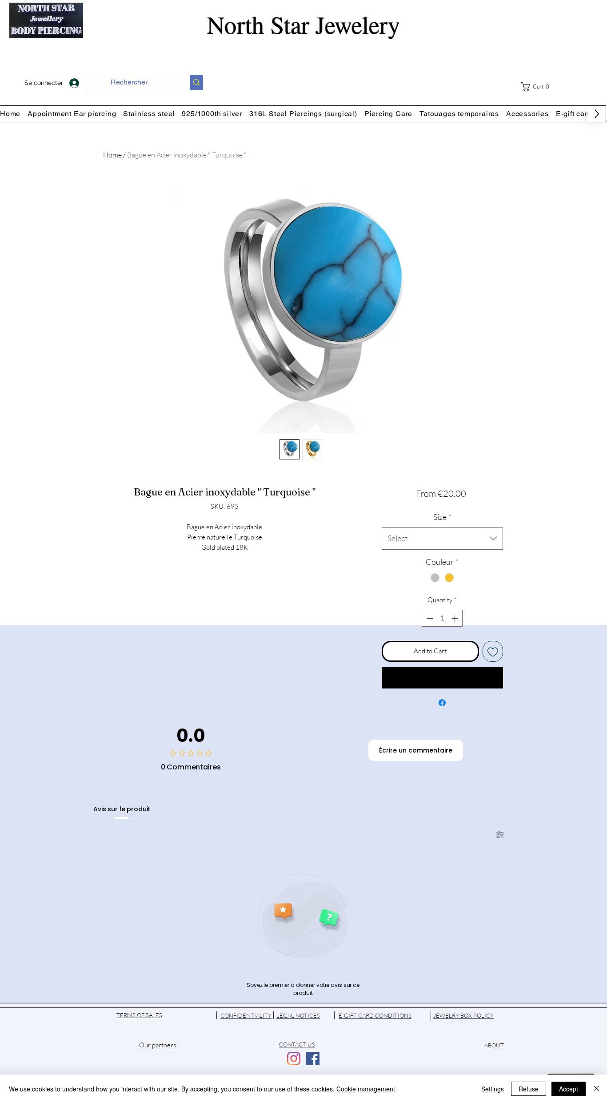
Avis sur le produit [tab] (121, 809)
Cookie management (365, 1088)
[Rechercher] (196, 82)
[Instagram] (293, 1058)
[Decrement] (429, 618)
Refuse (529, 1088)
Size (442, 517)
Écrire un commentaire (415, 750)
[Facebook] (312, 1058)
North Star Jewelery (303, 24)
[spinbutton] (442, 618)
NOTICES (308, 1015)
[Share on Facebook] (442, 702)
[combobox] (442, 538)
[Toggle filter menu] (500, 835)
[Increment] (456, 618)
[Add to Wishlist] (493, 651)
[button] (541, 86)
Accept (568, 1088)
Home (112, 154)
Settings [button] (492, 1088)
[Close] (596, 1089)
